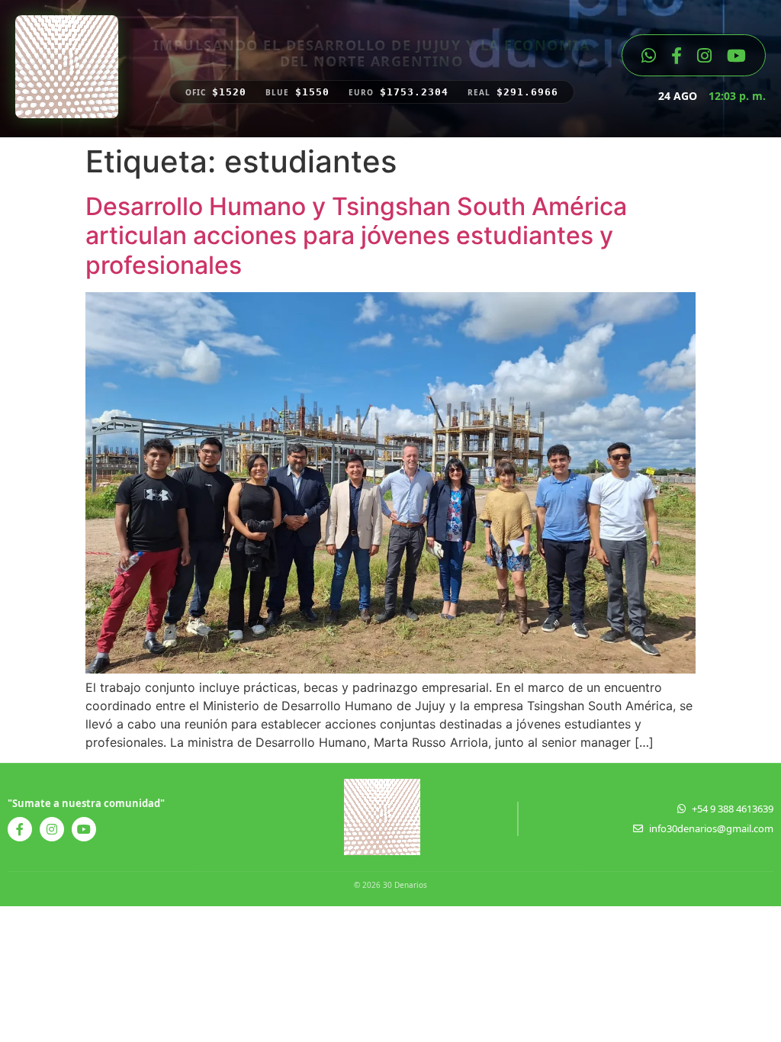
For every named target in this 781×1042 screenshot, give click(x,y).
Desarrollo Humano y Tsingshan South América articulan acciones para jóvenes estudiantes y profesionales (356, 235)
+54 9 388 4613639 (732, 808)
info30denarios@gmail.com (711, 828)
